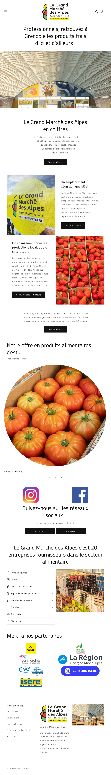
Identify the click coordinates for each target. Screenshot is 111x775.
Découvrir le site (73, 225)
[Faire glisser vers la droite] (61, 478)
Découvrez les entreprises (18, 359)
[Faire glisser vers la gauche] (50, 478)
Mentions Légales (14, 724)
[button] (6, 12)
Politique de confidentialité (19, 730)
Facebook (40, 531)
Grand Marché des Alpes (20, 769)
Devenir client (13, 718)
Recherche (11, 736)
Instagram (71, 531)
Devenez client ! (55, 162)
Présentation (12, 711)
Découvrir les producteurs (28, 294)
